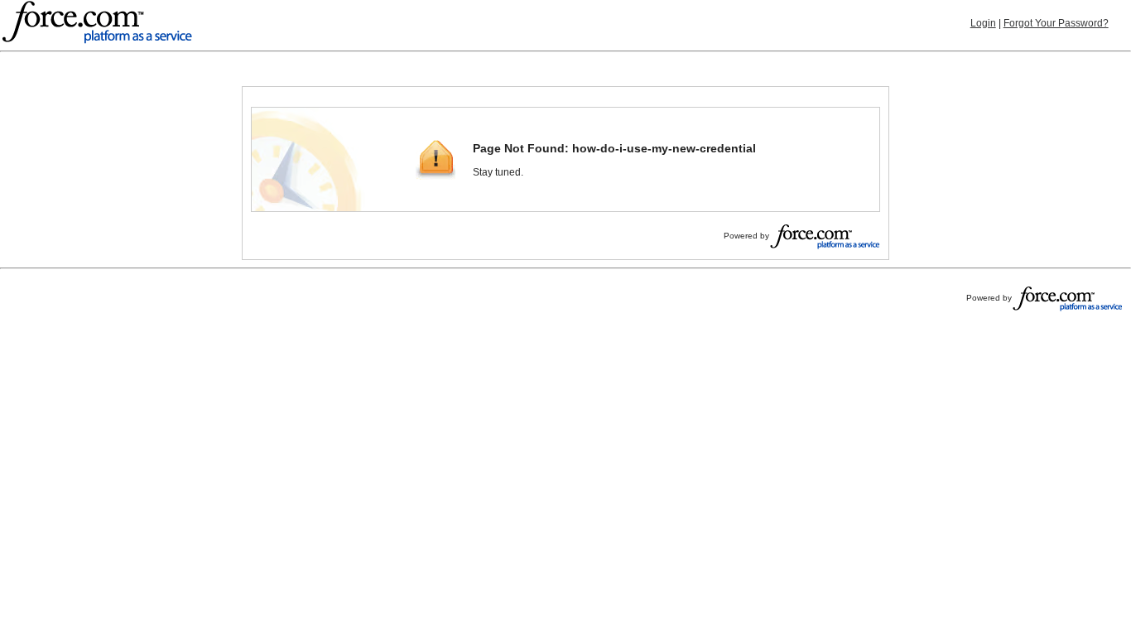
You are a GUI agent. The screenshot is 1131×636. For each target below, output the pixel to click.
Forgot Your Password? (1056, 23)
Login (983, 23)
